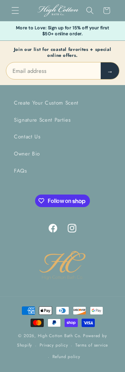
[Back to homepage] (62, 266)
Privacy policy (54, 345)
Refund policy (66, 357)
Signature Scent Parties (42, 120)
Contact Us (27, 137)
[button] (15, 10)
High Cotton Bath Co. (60, 336)
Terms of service (91, 345)
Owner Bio (27, 154)
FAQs (20, 171)
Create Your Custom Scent (46, 103)
